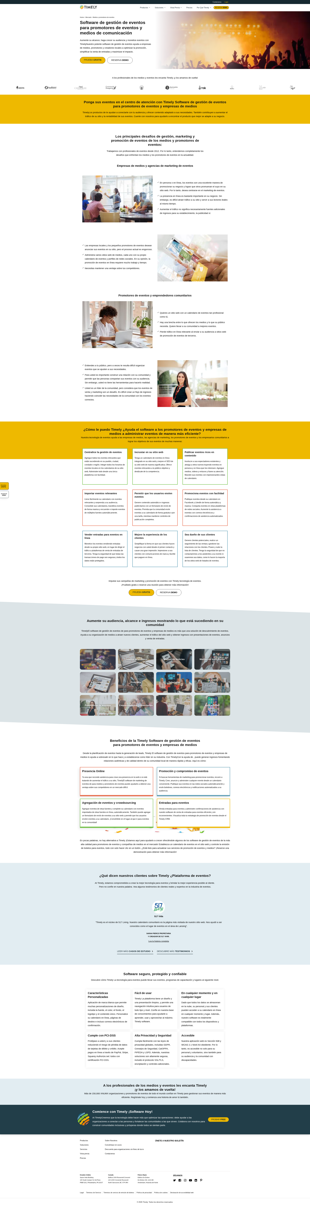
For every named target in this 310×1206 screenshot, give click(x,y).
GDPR (167, 1045)
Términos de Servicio (93, 1193)
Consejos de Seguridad (146, 1048)
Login (226, 2)
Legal (82, 1193)
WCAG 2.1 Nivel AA (191, 1045)
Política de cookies (161, 1193)
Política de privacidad (144, 1193)
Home (82, 17)
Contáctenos (217, 2)
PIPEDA (139, 1052)
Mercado (88, 17)
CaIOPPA (163, 1048)
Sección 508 (213, 1041)
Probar (218, 1119)
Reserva (221, 7)
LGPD (148, 1052)
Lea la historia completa (158, 941)
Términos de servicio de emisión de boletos (119, 1193)
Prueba (92, 60)
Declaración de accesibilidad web (182, 1193)
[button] (135, 951)
